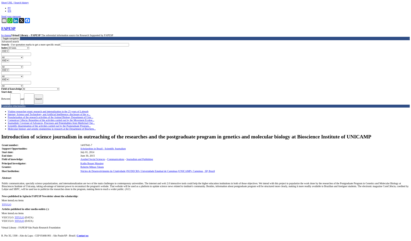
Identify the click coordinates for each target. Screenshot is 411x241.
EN (9, 11)
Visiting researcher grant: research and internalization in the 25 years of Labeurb (48, 111)
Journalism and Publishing (139, 159)
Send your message (11, 16)
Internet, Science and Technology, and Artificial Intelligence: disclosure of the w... (49, 114)
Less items (18, 200)
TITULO (6, 204)
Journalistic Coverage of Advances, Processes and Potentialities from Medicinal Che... (51, 123)
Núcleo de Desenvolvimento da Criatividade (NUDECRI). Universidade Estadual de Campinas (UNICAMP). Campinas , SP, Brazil (147, 171)
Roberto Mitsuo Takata (92, 167)
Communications (115, 159)
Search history (21, 2)
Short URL (7, 2)
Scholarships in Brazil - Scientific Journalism (103, 148)
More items (7, 200)
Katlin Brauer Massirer (92, 163)
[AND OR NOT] (5, 51)
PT (9, 8)
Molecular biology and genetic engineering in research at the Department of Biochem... (52, 128)
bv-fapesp (6, 35)
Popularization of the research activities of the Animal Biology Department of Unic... (50, 117)
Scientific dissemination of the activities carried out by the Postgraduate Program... (49, 126)
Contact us (82, 235)
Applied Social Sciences (92, 159)
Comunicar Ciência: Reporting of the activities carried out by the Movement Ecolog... (51, 120)
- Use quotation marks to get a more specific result (31, 44)
